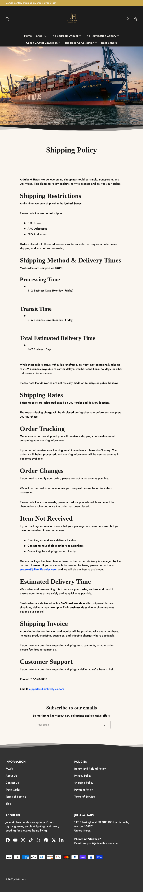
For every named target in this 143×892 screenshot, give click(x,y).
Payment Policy (83, 790)
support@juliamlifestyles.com (38, 569)
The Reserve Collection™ (81, 43)
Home (28, 36)
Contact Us (12, 783)
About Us (11, 776)
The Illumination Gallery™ (102, 36)
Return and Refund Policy (90, 769)
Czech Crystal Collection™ (43, 43)
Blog (8, 804)
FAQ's (9, 769)
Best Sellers (109, 43)
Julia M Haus (19, 879)
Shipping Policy (83, 783)
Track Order (13, 790)
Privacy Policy (82, 776)
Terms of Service (16, 797)
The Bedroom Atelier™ (66, 36)
